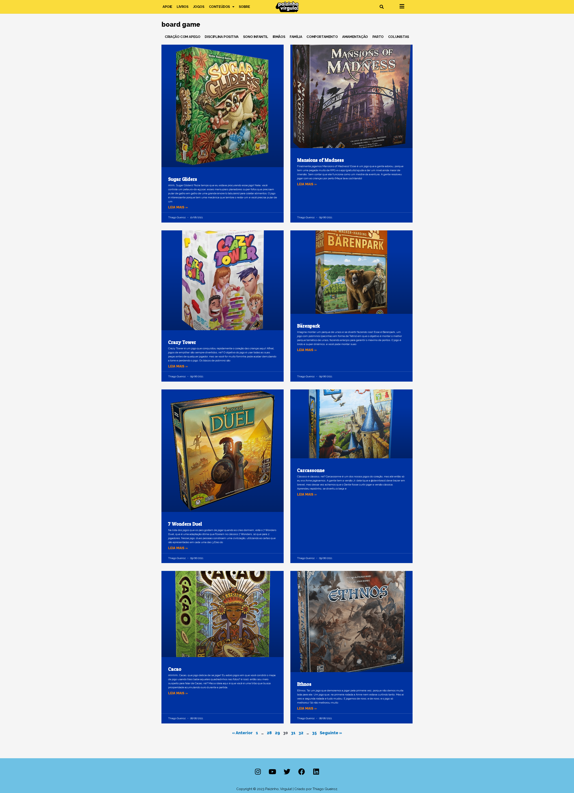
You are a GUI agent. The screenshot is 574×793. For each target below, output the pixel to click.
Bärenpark (308, 326)
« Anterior (242, 732)
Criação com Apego (182, 37)
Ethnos (304, 684)
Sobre (244, 7)
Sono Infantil (255, 37)
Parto (378, 37)
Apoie (167, 7)
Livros (183, 7)
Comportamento (322, 37)
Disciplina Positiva (221, 37)
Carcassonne (311, 470)
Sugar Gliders (182, 179)
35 (314, 732)
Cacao (174, 669)
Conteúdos (219, 7)
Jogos (198, 7)
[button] (381, 7)
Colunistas (398, 37)
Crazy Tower (182, 342)
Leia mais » (178, 207)
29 (277, 732)
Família (296, 37)
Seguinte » (331, 732)
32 (301, 732)
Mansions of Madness (320, 160)
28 (269, 732)
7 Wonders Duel (185, 524)
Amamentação (355, 37)
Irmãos (279, 37)
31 (293, 732)
